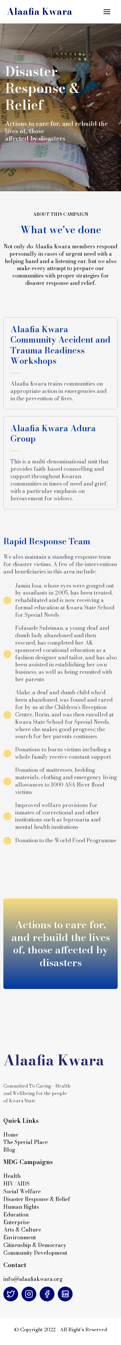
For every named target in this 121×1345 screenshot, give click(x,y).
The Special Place (25, 1142)
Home (10, 1135)
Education (16, 1214)
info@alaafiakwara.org (33, 1279)
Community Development (35, 1253)
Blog (9, 1150)
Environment (19, 1237)
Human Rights (21, 1207)
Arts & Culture (22, 1230)
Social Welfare (22, 1191)
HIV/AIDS (16, 1184)
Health (12, 1176)
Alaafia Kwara (39, 11)
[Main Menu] (107, 11)
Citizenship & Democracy (35, 1245)
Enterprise (16, 1222)
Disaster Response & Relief (37, 1199)
